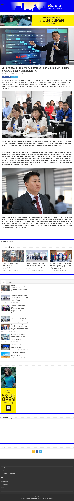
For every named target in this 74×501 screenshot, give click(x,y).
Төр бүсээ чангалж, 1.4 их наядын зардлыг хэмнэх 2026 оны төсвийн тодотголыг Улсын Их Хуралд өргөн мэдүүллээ (60, 266)
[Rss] (33, 451)
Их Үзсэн (9, 282)
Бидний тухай (4, 468)
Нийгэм (25, 73)
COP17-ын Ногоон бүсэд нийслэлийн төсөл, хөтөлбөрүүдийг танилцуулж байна (11, 266)
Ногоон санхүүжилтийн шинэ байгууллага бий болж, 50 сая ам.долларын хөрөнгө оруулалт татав (36, 266)
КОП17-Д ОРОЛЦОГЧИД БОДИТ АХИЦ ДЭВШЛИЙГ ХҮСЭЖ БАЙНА (18, 354)
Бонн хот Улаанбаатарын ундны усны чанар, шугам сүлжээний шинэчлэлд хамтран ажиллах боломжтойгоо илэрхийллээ (13, 309)
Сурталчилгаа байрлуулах (8, 473)
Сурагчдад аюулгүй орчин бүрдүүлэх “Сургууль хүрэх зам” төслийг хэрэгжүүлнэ (18, 318)
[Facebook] (37, 451)
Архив (2, 470)
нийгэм (10, 241)
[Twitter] (40, 451)
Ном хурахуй (4, 465)
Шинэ (3, 282)
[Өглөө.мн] (37, 6)
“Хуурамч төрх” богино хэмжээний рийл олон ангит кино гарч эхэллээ (18, 346)
